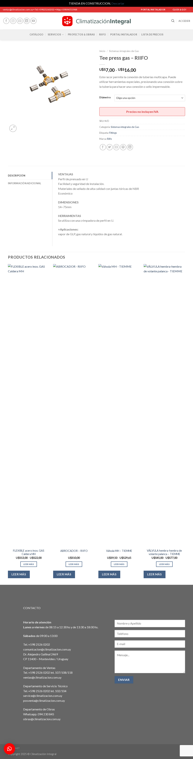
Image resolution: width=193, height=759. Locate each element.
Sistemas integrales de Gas (124, 51)
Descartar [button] (117, 3)
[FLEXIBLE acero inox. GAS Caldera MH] (28, 405)
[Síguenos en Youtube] (33, 21)
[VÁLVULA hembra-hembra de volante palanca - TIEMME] (164, 405)
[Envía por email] (116, 147)
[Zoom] (13, 128)
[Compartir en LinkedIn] (130, 147)
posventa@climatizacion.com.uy (44, 700)
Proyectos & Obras (81, 34)
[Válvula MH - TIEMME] (119, 405)
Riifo (109, 138)
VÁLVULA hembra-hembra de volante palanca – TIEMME (164, 552)
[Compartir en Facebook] (103, 147)
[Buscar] (172, 20)
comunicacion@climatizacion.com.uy (47, 649)
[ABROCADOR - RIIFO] (74, 405)
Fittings (113, 132)
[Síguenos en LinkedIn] (27, 21)
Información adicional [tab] (24, 183)
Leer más (28, 564)
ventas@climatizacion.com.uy (42, 677)
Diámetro (105, 97)
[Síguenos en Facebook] (6, 21)
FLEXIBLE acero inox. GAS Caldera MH (28, 552)
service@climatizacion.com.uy (42, 695)
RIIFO (102, 34)
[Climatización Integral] (96, 20)
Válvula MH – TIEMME (119, 550)
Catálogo (37, 34)
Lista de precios (152, 34)
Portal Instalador (123, 34)
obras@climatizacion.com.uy (42, 719)
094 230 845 (46, 714)
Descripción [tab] (16, 175)
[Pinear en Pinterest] (123, 147)
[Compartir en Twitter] (109, 147)
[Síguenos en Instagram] (13, 21)
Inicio (102, 51)
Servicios (54, 34)
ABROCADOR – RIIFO (74, 550)
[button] (9, 748)
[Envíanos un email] (20, 21)
